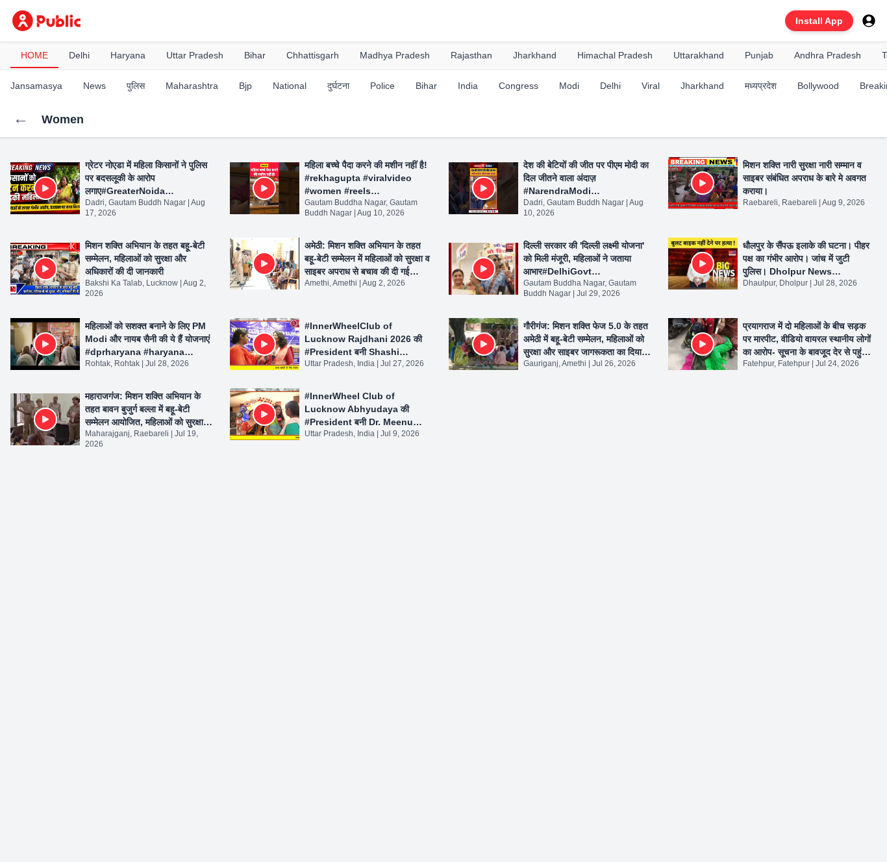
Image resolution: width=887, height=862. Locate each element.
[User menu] (869, 21)
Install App (819, 21)
